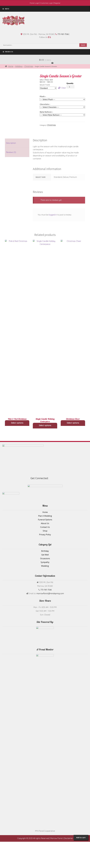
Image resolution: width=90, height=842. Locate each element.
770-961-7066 (63, 34)
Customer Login (46, 3)
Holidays (18, 66)
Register (57, 3)
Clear (63, 88)
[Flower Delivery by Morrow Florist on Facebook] (81, 476)
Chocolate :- (45, 104)
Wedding (45, 566)
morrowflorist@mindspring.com (50, 593)
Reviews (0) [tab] (11, 152)
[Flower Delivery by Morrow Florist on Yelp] (82, 476)
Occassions (45, 558)
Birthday (45, 551)
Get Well (45, 554)
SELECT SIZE (45, 85)
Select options (17, 423)
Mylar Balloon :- (46, 112)
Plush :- (43, 96)
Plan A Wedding (45, 516)
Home (10, 66)
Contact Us (45, 527)
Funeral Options (45, 519)
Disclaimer (68, 838)
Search (83, 45)
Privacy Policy (45, 534)
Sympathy (45, 562)
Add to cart (81, 837)
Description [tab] (11, 143)
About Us (45, 523)
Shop (45, 531)
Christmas (28, 66)
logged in (53, 215)
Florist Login (34, 3)
